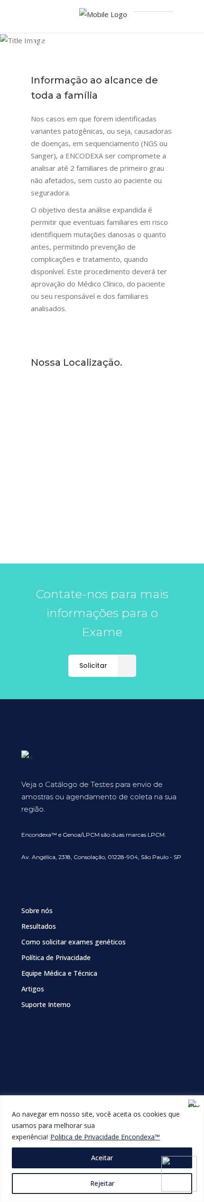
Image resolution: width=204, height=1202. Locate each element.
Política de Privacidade (56, 957)
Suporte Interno (46, 1004)
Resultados (38, 926)
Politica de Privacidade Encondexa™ (105, 1136)
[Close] (194, 1103)
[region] (102, 1148)
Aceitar (102, 1157)
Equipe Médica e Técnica (59, 973)
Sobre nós (37, 910)
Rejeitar (102, 1183)
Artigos (32, 988)
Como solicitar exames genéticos (73, 941)
